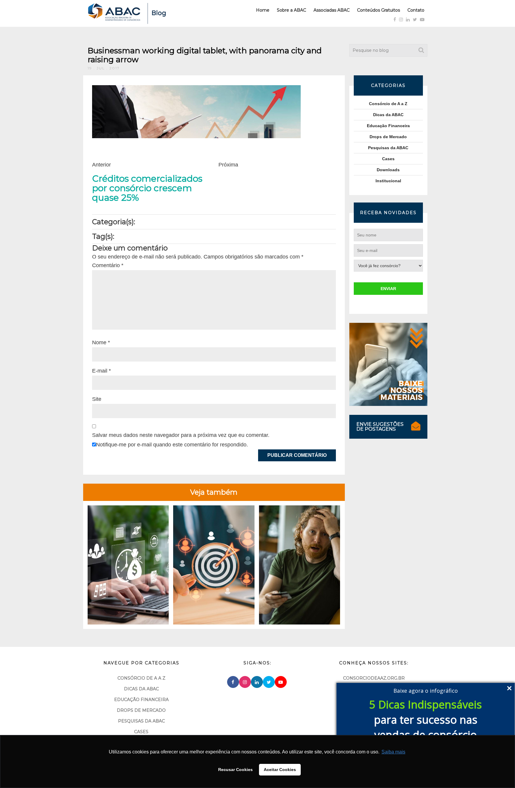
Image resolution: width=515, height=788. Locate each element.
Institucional (388, 180)
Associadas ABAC (332, 10)
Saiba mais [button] (393, 751)
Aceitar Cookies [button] (280, 769)
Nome (101, 342)
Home (262, 10)
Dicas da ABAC (388, 114)
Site (96, 399)
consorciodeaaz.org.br (374, 678)
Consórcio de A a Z (388, 103)
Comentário (107, 265)
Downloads (388, 169)
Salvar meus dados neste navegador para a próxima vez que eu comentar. (180, 435)
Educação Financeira (388, 125)
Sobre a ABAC (291, 10)
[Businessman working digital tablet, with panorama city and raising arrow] (196, 111)
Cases (388, 158)
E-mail (101, 371)
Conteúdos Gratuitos (378, 10)
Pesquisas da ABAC (388, 147)
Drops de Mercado (388, 136)
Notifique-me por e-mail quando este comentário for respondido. (172, 445)
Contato (415, 10)
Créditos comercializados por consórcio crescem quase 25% (147, 188)
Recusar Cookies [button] (235, 769)
